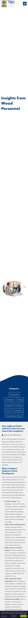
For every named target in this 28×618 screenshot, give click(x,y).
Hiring (20, 400)
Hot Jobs (9, 405)
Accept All (23, 616)
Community (9, 400)
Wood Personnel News (14, 416)
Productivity (18, 410)
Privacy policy (4, 616)
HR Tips (19, 405)
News (8, 410)
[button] (25, 3)
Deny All (14, 616)
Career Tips (14, 394)
